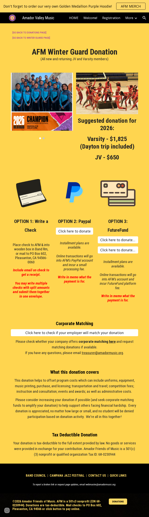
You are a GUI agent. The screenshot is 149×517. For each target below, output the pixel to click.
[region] (74, 6)
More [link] (129, 18)
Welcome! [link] (90, 18)
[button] (144, 18)
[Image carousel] (42, 106)
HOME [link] (73, 18)
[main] (74, 45)
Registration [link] (111, 18)
